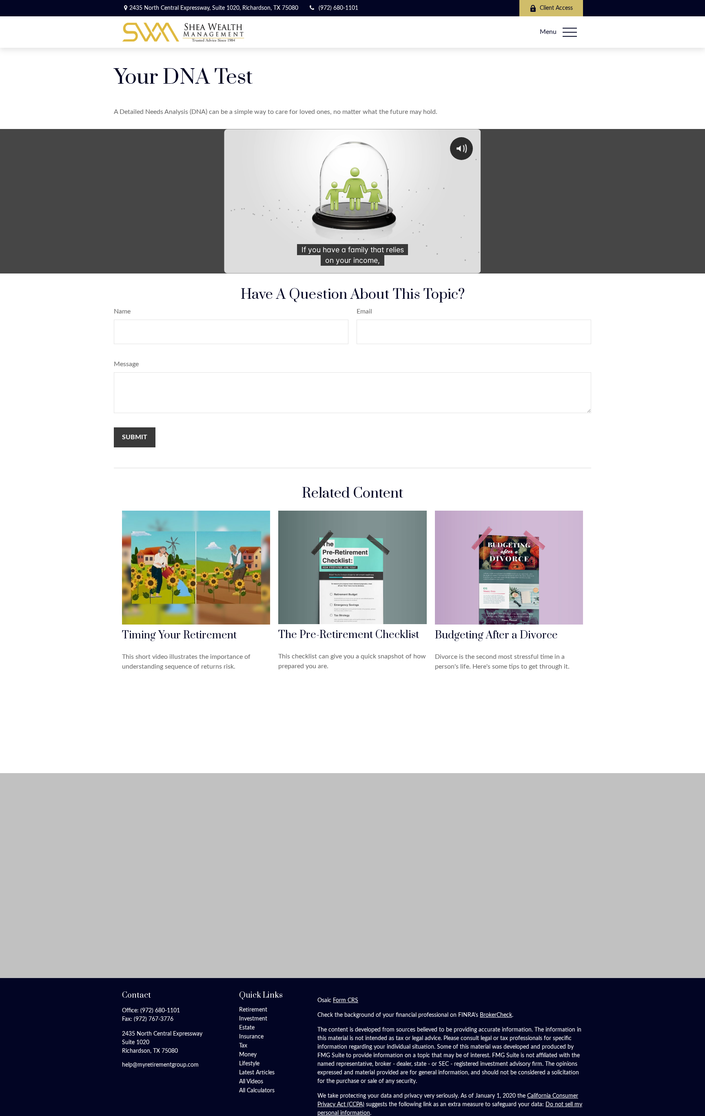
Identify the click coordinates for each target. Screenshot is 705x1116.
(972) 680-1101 (338, 8)
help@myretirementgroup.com (160, 1065)
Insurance (251, 1037)
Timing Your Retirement (179, 635)
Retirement (253, 1010)
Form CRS (345, 1000)
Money (248, 1055)
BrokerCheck (496, 1015)
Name (122, 311)
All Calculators (257, 1091)
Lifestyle (249, 1064)
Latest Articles (257, 1073)
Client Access (556, 8)
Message (126, 364)
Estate (247, 1028)
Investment (253, 1019)
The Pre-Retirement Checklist (348, 635)
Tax (243, 1046)
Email (364, 311)
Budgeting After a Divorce (496, 635)
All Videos (251, 1082)
